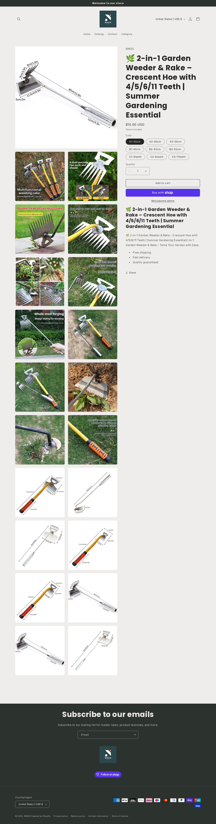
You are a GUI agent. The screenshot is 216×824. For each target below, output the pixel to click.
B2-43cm (155, 149)
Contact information (98, 816)
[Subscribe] (134, 735)
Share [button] (132, 272)
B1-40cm (134, 149)
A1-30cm (135, 141)
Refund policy (78, 816)
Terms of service (120, 816)
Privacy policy (61, 816)
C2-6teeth (156, 156)
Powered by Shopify (40, 816)
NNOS (27, 816)
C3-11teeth (179, 156)
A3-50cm (175, 141)
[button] (19, 19)
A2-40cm (155, 141)
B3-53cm (175, 149)
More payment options (162, 200)
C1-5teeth (135, 156)
